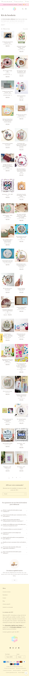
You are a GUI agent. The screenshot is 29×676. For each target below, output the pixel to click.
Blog (4, 601)
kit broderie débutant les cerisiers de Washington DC (7, 310)
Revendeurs (5, 595)
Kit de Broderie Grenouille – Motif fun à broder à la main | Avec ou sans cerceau (7, 335)
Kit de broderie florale (7, 391)
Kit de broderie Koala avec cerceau (7, 289)
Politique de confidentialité (21, 668)
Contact (4, 598)
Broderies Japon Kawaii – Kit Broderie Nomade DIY (21, 395)
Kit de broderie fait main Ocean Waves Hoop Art (7, 261)
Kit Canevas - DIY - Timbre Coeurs (8, 467)
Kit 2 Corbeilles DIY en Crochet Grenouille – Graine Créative (7, 240)
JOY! (10, 666)
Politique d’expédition (17, 670)
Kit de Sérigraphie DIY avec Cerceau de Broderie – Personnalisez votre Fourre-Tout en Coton (21, 366)
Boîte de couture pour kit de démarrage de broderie (7, 420)
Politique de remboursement (9, 668)
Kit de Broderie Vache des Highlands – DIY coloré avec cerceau (21, 71)
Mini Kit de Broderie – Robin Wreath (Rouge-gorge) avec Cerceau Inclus (21, 170)
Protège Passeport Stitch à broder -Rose (21, 115)
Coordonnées (24, 670)
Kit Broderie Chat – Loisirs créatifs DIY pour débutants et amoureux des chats (21, 145)
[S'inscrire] (24, 494)
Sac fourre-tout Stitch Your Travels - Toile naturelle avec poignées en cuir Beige (21, 216)
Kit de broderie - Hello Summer (7, 216)
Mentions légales (21, 672)
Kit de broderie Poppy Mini (7, 71)
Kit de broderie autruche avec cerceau (8, 144)
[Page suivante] (19, 477)
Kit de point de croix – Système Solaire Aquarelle (21, 335)
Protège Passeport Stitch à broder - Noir (7, 42)
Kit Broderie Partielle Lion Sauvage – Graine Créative (21, 195)
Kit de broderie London (7, 443)
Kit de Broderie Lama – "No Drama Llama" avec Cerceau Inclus (21, 265)
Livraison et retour (7, 592)
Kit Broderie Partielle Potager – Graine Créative (21, 47)
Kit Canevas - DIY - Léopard (21, 467)
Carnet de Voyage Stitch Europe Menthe (21, 308)
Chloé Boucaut (20, 666)
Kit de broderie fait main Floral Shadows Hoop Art (21, 237)
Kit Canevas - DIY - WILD (21, 444)
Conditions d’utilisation (7, 670)
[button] (2, 8)
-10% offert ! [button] (1, 338)
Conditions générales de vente (11, 672)
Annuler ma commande (8, 607)
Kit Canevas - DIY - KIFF (7, 194)
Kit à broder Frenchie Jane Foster (21, 420)
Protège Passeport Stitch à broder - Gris (7, 92)
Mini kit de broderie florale (21, 96)
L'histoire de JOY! (6, 604)
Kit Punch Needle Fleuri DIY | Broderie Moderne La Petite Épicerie (8, 120)
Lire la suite (2, 24)
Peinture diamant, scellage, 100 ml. (21, 289)
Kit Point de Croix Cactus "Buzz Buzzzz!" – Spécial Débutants (7, 360)
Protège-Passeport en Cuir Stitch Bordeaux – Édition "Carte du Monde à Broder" (8, 166)
